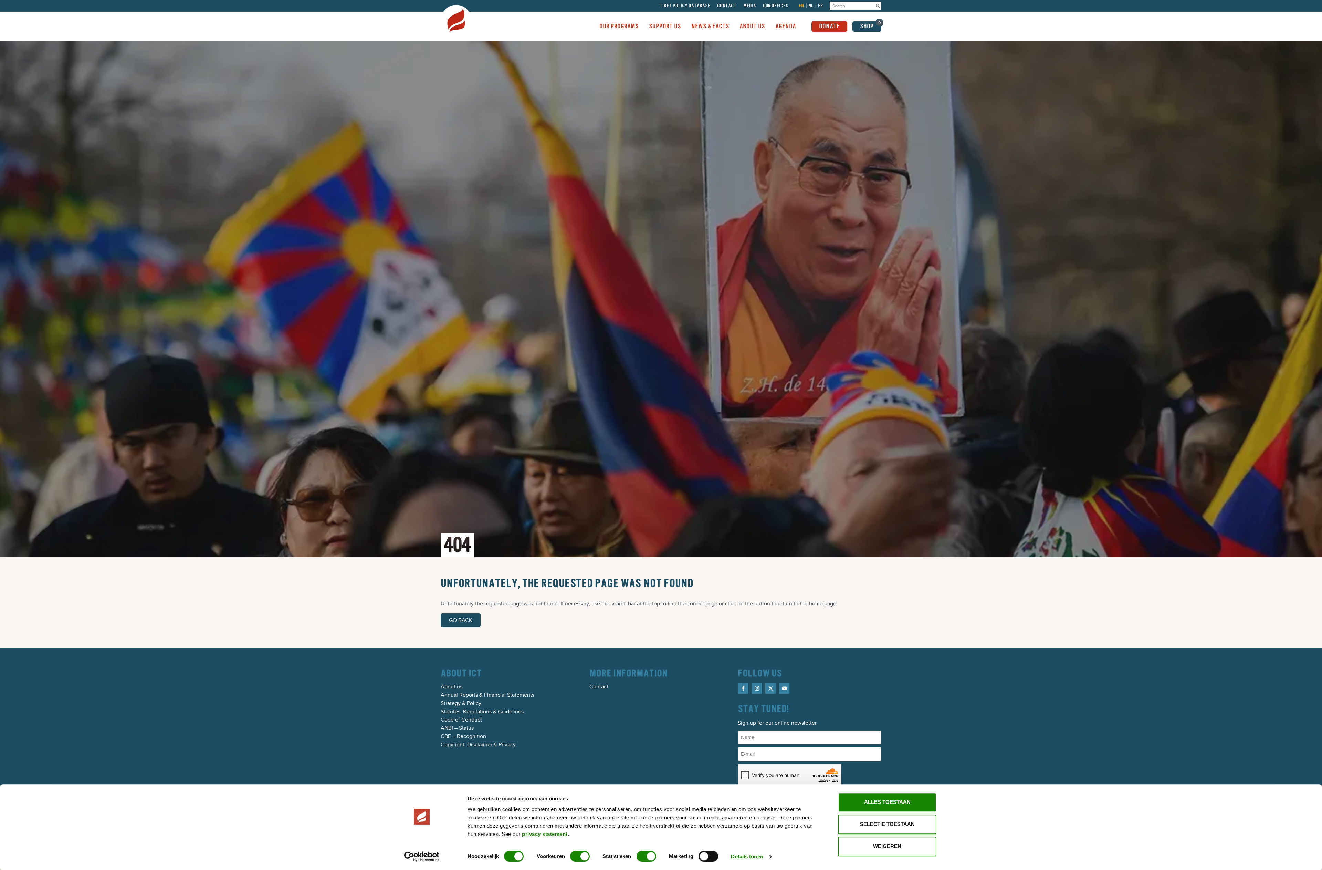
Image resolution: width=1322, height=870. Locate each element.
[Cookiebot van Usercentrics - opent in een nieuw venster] (422, 856)
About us (451, 686)
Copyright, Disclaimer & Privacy (478, 744)
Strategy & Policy (461, 703)
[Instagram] (757, 688)
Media (749, 5)
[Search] (877, 6)
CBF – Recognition (463, 736)
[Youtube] (784, 688)
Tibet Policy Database (685, 5)
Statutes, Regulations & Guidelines (482, 711)
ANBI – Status (457, 728)
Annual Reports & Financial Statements (487, 695)
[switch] (580, 856)
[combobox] (852, 6)
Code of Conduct (461, 719)
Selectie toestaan (887, 824)
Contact (726, 5)
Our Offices (775, 5)
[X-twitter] (770, 688)
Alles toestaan (887, 802)
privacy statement (545, 834)
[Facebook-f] (743, 688)
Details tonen (747, 856)
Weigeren (887, 846)
